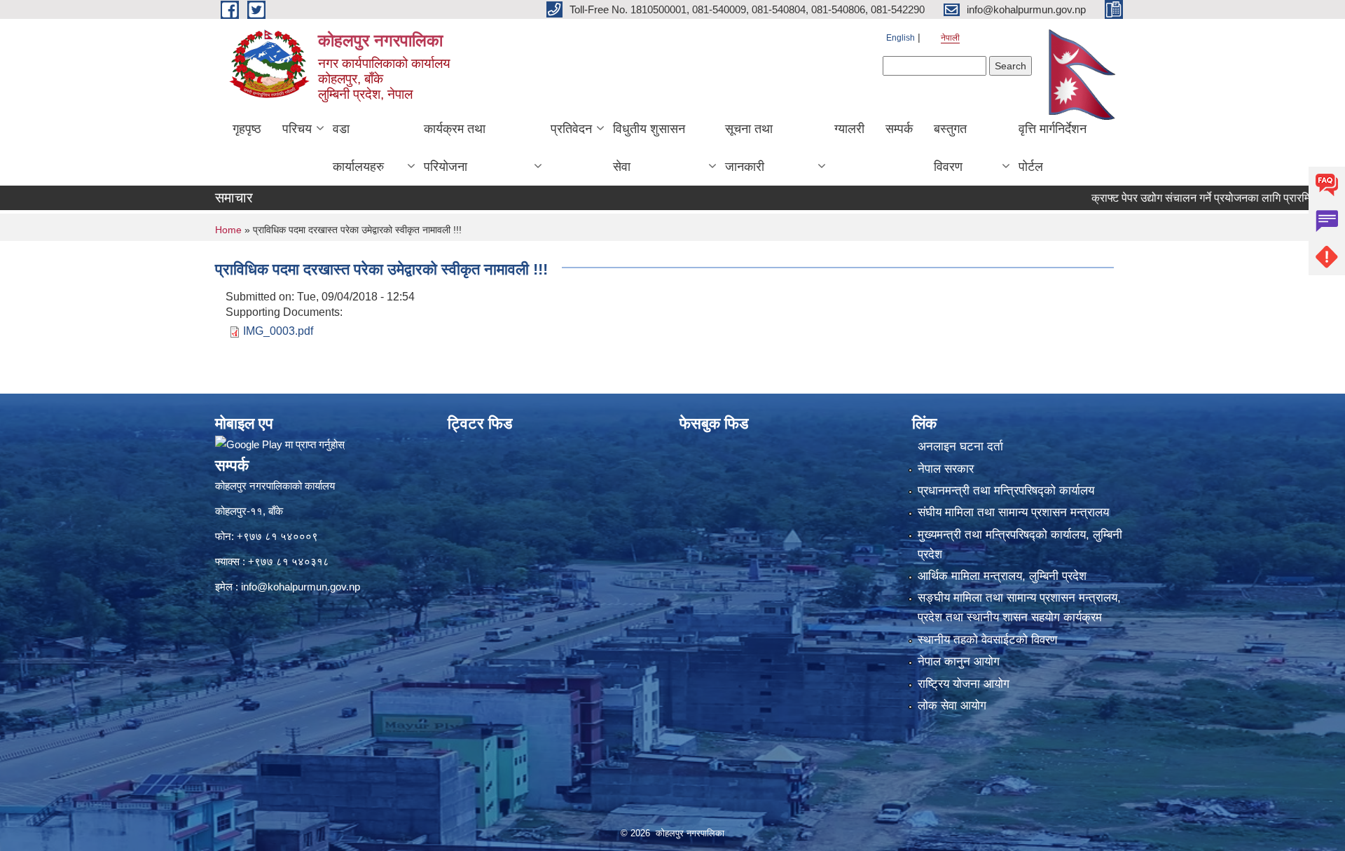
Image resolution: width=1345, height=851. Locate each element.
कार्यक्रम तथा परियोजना (454, 148)
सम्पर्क (899, 129)
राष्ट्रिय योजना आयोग (963, 684)
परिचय (297, 129)
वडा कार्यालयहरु (358, 148)
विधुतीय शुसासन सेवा (649, 148)
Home (228, 229)
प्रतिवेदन (571, 129)
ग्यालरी (849, 129)
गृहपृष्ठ (247, 129)
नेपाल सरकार (946, 469)
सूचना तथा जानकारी (749, 148)
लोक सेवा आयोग (952, 705)
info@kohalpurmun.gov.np (300, 587)
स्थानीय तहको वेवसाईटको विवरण (987, 639)
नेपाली (950, 38)
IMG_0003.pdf (278, 331)
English (900, 38)
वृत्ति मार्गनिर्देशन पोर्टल (1053, 148)
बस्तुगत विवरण (950, 148)
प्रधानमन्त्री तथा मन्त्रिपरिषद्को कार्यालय (1006, 490)
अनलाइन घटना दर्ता (960, 446)
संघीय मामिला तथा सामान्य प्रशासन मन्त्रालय (1013, 512)
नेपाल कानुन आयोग (959, 661)
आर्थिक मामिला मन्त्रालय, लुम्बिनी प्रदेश (1002, 576)
